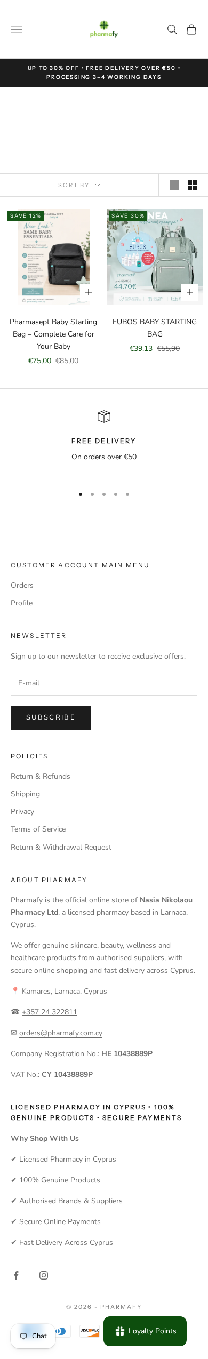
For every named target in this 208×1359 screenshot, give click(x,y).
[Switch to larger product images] (174, 185)
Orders (22, 585)
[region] (104, 443)
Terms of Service (38, 829)
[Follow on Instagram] (43, 1275)
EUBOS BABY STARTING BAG (155, 328)
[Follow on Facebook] (16, 1275)
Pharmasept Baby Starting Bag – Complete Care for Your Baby (53, 334)
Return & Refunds (40, 776)
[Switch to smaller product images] (192, 185)
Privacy (22, 811)
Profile (22, 603)
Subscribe (51, 717)
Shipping (25, 794)
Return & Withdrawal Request (61, 847)
